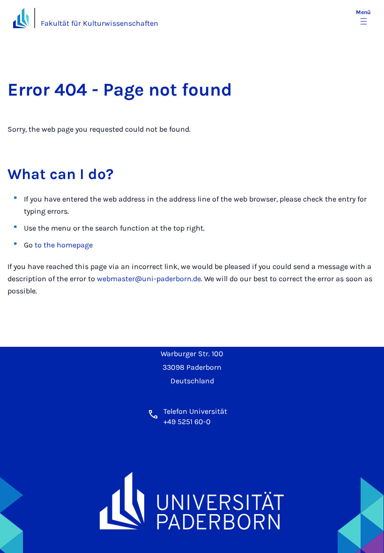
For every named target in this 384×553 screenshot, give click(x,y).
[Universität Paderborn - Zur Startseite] (21, 18)
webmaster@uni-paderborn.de (149, 278)
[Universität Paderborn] (191, 501)
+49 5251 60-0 (187, 421)
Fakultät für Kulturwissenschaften (99, 23)
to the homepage (64, 244)
